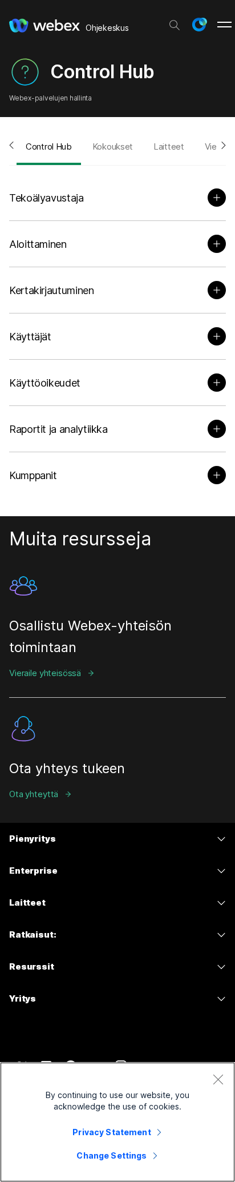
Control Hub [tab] (49, 146)
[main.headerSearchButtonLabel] (174, 22)
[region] (117, 1122)
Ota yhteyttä (33, 794)
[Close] (218, 1079)
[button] (199, 24)
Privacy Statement (111, 1132)
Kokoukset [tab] (112, 146)
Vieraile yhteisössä (45, 673)
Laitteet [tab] (168, 146)
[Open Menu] (224, 24)
